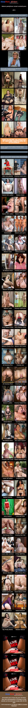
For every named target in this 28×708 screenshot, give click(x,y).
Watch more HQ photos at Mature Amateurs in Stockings (14, 141)
